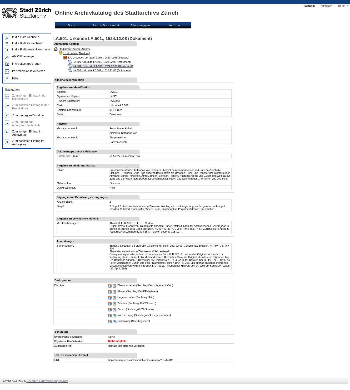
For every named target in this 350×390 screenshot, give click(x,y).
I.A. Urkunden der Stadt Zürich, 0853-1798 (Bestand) (98, 57)
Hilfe (15, 78)
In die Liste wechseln (25, 37)
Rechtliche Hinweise (40, 381)
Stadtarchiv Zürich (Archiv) (74, 49)
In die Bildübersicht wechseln (31, 49)
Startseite (309, 5)
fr (348, 5)
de (339, 5)
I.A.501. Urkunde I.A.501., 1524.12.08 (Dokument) (103, 66)
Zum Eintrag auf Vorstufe (28, 115)
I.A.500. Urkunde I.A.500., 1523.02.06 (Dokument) (102, 61)
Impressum (61, 381)
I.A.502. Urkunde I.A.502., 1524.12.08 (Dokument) (102, 70)
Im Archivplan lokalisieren (28, 71)
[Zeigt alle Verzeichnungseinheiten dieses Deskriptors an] (115, 286)
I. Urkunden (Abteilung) (76, 53)
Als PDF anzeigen (23, 56)
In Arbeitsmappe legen (26, 63)
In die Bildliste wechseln (27, 43)
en (343, 5)
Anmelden (326, 5)
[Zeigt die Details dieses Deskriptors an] (110, 286)
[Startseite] (26, 21)
